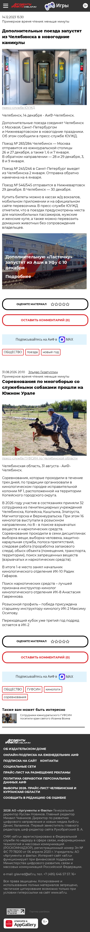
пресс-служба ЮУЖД (18, 108)
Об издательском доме (24, 749)
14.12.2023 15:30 (13, 17)
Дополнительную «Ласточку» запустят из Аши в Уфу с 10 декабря (38, 262)
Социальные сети (19, 766)
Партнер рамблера (39, 911)
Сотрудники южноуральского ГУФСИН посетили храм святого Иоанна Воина (46, 717)
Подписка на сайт (20, 761)
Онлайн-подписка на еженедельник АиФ (40, 755)
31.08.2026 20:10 (13, 372)
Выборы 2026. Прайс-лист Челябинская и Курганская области (39, 790)
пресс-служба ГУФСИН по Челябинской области (40, 458)
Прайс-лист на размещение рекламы (36, 772)
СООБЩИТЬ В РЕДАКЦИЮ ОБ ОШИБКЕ (34, 798)
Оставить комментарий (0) (45, 320)
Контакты (49, 761)
